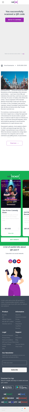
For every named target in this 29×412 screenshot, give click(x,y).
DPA (3, 348)
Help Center (18, 346)
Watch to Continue (14, 20)
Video (17, 342)
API (3, 317)
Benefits (4, 315)
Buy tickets (14, 239)
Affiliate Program (6, 319)
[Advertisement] (14, 37)
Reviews (17, 328)
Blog (16, 340)
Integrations (18, 323)
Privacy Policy (6, 337)
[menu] (3, 2)
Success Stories (19, 344)
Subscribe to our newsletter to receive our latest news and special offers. (13, 356)
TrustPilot (18, 326)
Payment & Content (20, 317)
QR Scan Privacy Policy (8, 342)
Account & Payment (7, 335)
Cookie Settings (6, 344)
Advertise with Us (7, 323)
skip (23, 53)
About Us (18, 315)
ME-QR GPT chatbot (7, 321)
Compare (18, 321)
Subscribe (14, 370)
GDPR (4, 346)
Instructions (18, 337)
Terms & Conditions (7, 340)
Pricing (17, 319)
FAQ (16, 335)
